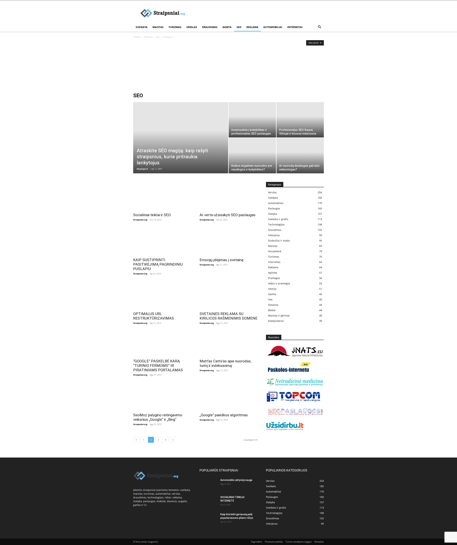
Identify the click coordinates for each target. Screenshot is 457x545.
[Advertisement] (228, 66)
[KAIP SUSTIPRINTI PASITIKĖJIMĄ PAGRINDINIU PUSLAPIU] (162, 241)
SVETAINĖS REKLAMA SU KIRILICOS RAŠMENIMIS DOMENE (228, 316)
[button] (319, 27)
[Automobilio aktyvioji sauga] (208, 484)
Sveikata (141, 27)
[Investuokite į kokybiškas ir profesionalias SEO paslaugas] (252, 119)
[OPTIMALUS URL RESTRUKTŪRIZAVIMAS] (162, 295)
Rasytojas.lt (142, 168)
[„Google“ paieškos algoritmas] (228, 396)
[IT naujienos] (293, 401)
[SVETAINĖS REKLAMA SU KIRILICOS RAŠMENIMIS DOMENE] (228, 295)
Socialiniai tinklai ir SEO (152, 215)
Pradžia (137, 36)
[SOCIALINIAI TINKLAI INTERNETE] (208, 501)
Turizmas (175, 27)
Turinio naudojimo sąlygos (299, 541)
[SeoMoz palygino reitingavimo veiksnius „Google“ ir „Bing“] (162, 396)
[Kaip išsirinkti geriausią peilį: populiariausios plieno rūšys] (208, 519)
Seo (239, 27)
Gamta (227, 27)
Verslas (191, 27)
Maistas (158, 27)
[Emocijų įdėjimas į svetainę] (228, 241)
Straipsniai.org (140, 219)
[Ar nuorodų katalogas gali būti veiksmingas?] (300, 155)
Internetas (295, 27)
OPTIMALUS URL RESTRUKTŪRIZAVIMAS (153, 316)
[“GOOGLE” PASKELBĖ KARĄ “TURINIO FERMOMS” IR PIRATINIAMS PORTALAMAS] (162, 343)
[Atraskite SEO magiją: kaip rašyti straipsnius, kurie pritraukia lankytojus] (180, 143)
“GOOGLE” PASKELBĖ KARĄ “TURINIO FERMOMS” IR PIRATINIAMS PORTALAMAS (158, 365)
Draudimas (209, 27)
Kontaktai (319, 541)
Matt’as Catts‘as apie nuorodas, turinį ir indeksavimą (225, 363)
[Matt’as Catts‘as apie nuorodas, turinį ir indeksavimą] (228, 343)
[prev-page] (136, 440)
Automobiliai (272, 27)
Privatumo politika (274, 541)
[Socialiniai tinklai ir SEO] (162, 196)
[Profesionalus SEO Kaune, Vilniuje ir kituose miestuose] (300, 119)
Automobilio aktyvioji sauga (236, 480)
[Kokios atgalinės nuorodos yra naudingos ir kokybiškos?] (252, 155)
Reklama (252, 27)
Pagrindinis (256, 541)
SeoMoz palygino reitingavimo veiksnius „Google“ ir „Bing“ (157, 417)
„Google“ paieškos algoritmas (224, 415)
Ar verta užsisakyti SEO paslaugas (227, 215)
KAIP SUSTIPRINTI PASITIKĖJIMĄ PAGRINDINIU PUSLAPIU (158, 264)
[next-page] (173, 440)
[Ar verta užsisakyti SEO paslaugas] (228, 196)
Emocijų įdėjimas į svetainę (221, 260)
